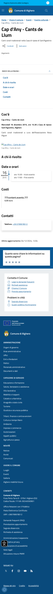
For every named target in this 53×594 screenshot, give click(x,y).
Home (3, 19)
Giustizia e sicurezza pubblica (15, 410)
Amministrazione (11, 342)
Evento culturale (41, 19)
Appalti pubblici (9, 435)
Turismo (6, 406)
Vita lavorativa (9, 390)
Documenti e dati (10, 371)
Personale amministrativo (14, 367)
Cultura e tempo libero (12, 420)
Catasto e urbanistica (12, 398)
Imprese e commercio (12, 427)
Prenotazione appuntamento (15, 524)
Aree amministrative (12, 351)
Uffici (5, 355)
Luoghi (6, 470)
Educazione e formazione (13, 382)
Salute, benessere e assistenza (16, 386)
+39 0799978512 (20, 224)
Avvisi (6, 454)
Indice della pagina (10, 71)
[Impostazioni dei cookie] (4, 589)
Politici (6, 363)
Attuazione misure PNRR (13, 553)
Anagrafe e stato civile (12, 402)
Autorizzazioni (9, 431)
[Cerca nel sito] (46, 11)
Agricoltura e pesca (11, 439)
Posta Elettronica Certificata (15, 510)
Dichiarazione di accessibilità (15, 545)
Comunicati (8, 458)
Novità (6, 445)
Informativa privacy (11, 541)
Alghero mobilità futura (13, 482)
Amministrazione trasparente (15, 538)
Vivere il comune (16, 19)
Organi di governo (10, 347)
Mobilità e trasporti (11, 394)
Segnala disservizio (11, 528)
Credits (22, 585)
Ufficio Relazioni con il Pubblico (16, 506)
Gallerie (6, 478)
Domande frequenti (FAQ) (14, 520)
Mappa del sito (9, 585)
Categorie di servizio (13, 377)
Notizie (6, 450)
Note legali (7, 549)
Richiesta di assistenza (12, 532)
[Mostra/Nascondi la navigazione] (2, 10)
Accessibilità (33, 585)
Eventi (29, 19)
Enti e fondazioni (10, 359)
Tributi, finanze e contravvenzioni (17, 416)
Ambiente (7, 424)
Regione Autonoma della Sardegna (16, 3)
